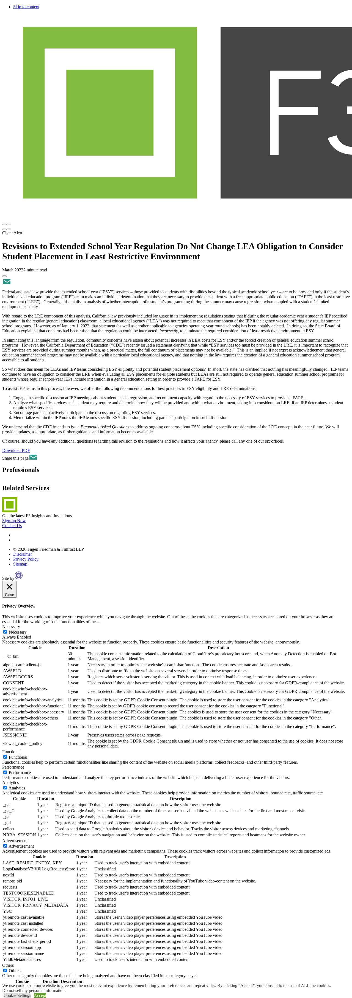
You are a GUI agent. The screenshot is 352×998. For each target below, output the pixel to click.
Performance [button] (13, 767)
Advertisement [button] (15, 840)
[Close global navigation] (9, 224)
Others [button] (8, 965)
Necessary (18, 632)
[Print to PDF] (4, 276)
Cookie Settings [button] (17, 995)
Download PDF (16, 450)
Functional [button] (11, 751)
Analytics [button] (10, 782)
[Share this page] (6, 282)
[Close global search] (9, 229)
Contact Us (12, 525)
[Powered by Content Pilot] (18, 578)
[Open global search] (4, 229)
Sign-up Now (14, 520)
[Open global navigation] (4, 224)
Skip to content (26, 6)
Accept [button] (40, 995)
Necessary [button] (11, 626)
